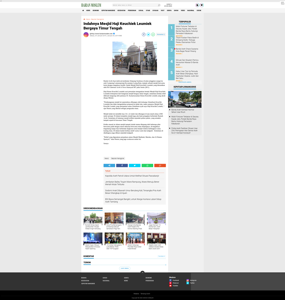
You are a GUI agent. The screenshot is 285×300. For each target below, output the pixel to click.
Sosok (199, 10)
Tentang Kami (145, 294)
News (88, 10)
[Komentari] (160, 165)
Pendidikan (132, 10)
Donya (169, 10)
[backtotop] (142, 273)
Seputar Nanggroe (108, 10)
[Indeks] (197, 5)
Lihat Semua (125, 268)
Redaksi (136, 294)
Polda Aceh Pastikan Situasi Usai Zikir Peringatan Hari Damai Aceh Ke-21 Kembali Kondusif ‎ (184, 130)
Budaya (83, 278)
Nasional (190, 10)
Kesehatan (121, 10)
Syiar (148, 10)
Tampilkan (161, 256)
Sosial (141, 10)
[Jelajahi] (282, 3)
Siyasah (155, 10)
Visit (162, 10)
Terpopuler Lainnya (184, 82)
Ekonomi (96, 10)
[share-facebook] (144, 34)
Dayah (176, 10)
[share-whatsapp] (153, 34)
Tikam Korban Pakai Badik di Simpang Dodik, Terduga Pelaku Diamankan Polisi (187, 40)
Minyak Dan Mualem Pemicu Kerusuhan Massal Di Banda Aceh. (187, 62)
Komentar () (161, 34)
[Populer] (202, 5)
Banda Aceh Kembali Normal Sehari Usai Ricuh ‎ (182, 111)
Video (183, 10)
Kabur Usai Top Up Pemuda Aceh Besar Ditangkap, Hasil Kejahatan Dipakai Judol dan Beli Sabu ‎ (187, 74)
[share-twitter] (148, 34)
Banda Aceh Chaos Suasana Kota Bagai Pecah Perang (187, 50)
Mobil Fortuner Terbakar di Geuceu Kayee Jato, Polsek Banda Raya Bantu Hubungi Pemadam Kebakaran (187, 29)
